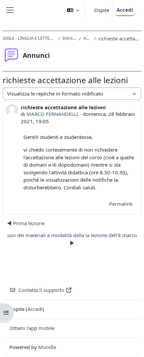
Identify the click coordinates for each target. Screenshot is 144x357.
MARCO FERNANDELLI (52, 114)
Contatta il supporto (41, 290)
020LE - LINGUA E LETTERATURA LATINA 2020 (29, 38)
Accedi (125, 9)
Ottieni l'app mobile (32, 328)
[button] (73, 10)
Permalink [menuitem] (121, 203)
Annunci (87, 38)
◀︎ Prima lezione (26, 223)
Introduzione (69, 38)
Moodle (47, 347)
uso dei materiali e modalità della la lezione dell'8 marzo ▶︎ (72, 239)
